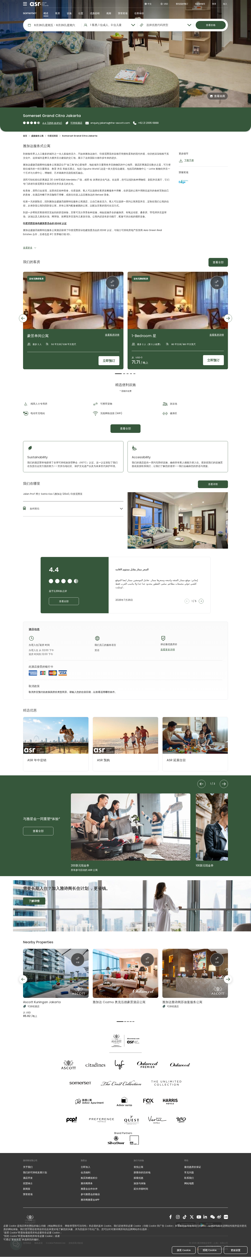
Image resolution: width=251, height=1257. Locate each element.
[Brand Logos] (68, 1064)
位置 (80, 13)
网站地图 (189, 1183)
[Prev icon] (23, 318)
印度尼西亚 (53, 135)
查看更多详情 (168, 649)
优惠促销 (95, 13)
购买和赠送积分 (89, 1178)
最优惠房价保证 (192, 1167)
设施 (69, 13)
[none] (48, 1167)
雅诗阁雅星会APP (90, 1199)
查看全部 (218, 262)
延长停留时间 (141, 1189)
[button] (73, 509)
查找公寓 (138, 1167)
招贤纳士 (28, 1183)
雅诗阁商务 (87, 1183)
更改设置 (235, 1250)
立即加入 (85, 1167)
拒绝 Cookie (210, 1250)
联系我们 (189, 1178)
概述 (46, 13)
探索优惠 (138, 1178)
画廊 (108, 13)
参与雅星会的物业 (90, 1194)
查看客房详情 (112, 335)
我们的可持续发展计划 (35, 1172)
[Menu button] (25, 4)
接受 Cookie (184, 1250)
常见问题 (189, 1172)
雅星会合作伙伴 (89, 1189)
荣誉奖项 (123, 13)
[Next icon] (228, 318)
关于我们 (28, 1167)
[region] (125, 323)
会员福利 (85, 1172)
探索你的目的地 (142, 1172)
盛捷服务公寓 (37, 135)
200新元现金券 (80, 865)
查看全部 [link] (125, 428)
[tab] (118, 373)
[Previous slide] (23, 979)
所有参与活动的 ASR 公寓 (84, 870)
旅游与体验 (140, 1183)
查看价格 (210, 25)
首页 (25, 135)
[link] (171, 1217)
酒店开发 (28, 1178)
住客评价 (139, 13)
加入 (225, 3)
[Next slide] (228, 979)
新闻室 (26, 1189)
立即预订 (109, 361)
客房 (57, 13)
